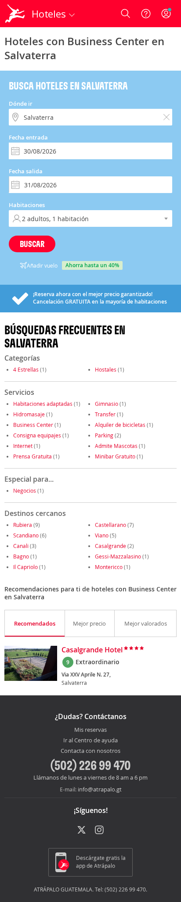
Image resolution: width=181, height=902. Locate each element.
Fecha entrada (28, 137)
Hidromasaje (29, 414)
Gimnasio (106, 403)
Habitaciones (27, 205)
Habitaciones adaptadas (42, 403)
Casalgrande (110, 545)
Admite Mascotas (116, 445)
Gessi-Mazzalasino (118, 556)
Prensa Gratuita (32, 456)
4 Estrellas (26, 369)
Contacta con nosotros (90, 751)
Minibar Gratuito (115, 456)
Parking (104, 435)
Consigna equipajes (37, 435)
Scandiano (26, 535)
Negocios (24, 490)
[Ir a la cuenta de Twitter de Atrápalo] (81, 830)
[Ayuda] (146, 13)
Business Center (33, 424)
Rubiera (22, 524)
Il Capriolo (25, 566)
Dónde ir (21, 103)
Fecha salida (26, 171)
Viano (102, 535)
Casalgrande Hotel (92, 650)
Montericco (109, 566)
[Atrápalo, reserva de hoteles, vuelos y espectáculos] (15, 13)
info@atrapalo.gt (100, 789)
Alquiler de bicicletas (120, 424)
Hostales (105, 369)
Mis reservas (90, 730)
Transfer (105, 414)
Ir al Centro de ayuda (90, 740)
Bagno (21, 556)
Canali (21, 545)
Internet (23, 445)
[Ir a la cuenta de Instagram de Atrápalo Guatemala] (100, 830)
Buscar (32, 243)
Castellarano (110, 524)
